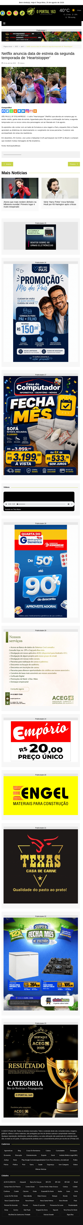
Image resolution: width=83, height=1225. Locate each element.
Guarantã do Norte (47, 1191)
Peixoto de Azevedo (11, 1205)
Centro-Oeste (30, 1187)
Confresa (7, 1191)
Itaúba (60, 1191)
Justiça (6, 1160)
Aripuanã (23, 1182)
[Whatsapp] (11, 111)
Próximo (73, 164)
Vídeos (75, 1164)
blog (19, 1150)
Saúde (40, 1164)
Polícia (6, 1164)
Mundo (65, 1196)
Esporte (43, 1155)
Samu (32, 1164)
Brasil (76, 1182)
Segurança (50, 1164)
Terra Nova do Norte (70, 1210)
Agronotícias (8, 1150)
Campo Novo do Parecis (12, 1187)
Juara (68, 1191)
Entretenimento (32, 1155)
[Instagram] (27, 111)
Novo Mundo (63, 1200)
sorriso (15, 1210)
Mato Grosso (42, 1196)
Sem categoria (64, 1164)
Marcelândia (28, 1196)
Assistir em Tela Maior (13, 509)
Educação (18, 1155)
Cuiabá (16, 1191)
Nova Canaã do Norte (12, 1200)
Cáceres (26, 1191)
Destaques (73, 1150)
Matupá (54, 1196)
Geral (53, 1155)
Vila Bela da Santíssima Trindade (19, 1214)
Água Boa (70, 1214)
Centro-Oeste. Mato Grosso (48, 1187)
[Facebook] (3, 111)
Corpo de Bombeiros (33, 1150)
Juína (76, 1191)
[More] (35, 111)
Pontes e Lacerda (39, 1205)
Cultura (22, 63)
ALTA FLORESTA (9, 1182)
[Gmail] (31, 111)
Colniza (65, 1187)
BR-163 (57, 1182)
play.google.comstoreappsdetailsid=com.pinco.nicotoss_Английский (45, 1160)
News (15, 1160)
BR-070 (48, 1182)
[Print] (15, 111)
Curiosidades (60, 1150)
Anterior (8, 164)
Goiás (35, 1191)
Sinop (6, 1210)
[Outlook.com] (23, 111)
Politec (75, 1160)
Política (15, 1164)
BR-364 (67, 1182)
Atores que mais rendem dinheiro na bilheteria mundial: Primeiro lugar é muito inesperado (20, 204)
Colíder (75, 1187)
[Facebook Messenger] (19, 111)
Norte (75, 1196)
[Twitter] (7, 111)
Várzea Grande (49, 1214)
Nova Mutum (29, 1200)
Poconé (25, 1205)
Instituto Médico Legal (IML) (68, 1155)
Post (23, 1164)
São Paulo (27, 1210)
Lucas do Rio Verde (11, 1196)
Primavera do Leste (56, 1205)
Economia (7, 1155)
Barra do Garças (35, 1182)
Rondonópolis (72, 1205)
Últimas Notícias (40, 1169)
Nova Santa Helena (46, 1200)
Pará (75, 1200)
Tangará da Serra (41, 1210)
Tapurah (55, 1210)
